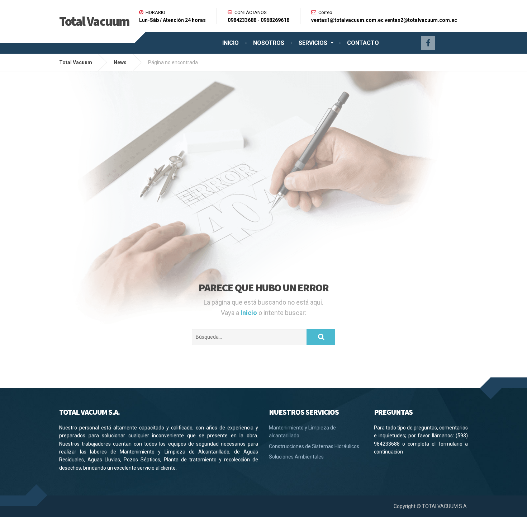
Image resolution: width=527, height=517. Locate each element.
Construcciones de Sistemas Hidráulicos (314, 446)
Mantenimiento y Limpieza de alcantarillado (302, 431)
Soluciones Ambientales (296, 457)
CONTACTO (363, 42)
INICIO (230, 42)
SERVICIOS (313, 42)
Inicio (249, 312)
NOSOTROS (268, 42)
